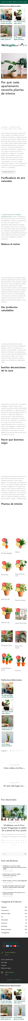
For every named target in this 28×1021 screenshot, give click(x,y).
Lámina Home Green (21, 623)
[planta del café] (7, 589)
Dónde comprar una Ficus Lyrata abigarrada (15, 880)
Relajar (20, 129)
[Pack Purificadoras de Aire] (7, 659)
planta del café (5, 599)
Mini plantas (4, 920)
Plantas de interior (6, 929)
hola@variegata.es (13, 975)
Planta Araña (4, 575)
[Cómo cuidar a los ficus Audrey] (14, 767)
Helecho (17, 552)
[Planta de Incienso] (21, 590)
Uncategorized (5, 932)
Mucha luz (4, 923)
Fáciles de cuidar (5, 913)
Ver (13, 172)
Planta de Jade (5, 622)
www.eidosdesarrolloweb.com (14, 982)
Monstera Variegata (6, 553)
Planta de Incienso (20, 600)
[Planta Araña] (7, 566)
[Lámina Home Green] (21, 614)
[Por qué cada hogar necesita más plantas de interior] (14, 784)
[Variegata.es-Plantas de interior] (9, 45)
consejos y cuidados (8, 129)
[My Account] (23, 45)
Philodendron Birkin (6, 645)
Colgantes (4, 907)
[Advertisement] (14, 111)
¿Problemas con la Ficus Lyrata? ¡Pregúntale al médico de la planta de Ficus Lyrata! (14, 828)
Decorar (16, 129)
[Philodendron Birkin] (7, 636)
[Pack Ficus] (21, 661)
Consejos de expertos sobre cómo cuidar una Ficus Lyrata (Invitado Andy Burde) (14, 886)
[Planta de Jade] (7, 613)
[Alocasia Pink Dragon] (21, 636)
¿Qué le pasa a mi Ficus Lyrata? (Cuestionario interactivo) (11, 874)
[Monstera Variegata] (7, 544)
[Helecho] (21, 543)
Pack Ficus (18, 670)
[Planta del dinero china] (21, 565)
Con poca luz (5, 910)
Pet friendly (4, 926)
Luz (2, 916)
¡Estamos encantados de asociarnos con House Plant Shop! (14, 893)
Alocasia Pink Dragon (18, 647)
